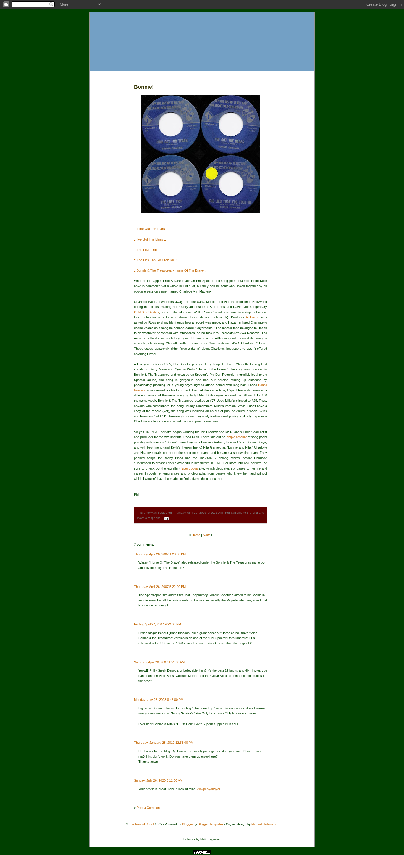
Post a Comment (149, 807)
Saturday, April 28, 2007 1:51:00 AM (159, 662)
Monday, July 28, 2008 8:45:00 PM (158, 699)
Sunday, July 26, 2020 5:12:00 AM (158, 780)
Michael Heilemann (264, 824)
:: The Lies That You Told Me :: (155, 260)
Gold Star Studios (146, 312)
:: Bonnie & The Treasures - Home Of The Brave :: (170, 270)
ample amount (237, 437)
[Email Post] (165, 518)
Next (206, 535)
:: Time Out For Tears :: (151, 228)
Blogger (187, 824)
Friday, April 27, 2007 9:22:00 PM (157, 624)
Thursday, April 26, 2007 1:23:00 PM (160, 554)
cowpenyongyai (208, 789)
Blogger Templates (210, 824)
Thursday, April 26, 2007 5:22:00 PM (160, 586)
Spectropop (189, 468)
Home (196, 535)
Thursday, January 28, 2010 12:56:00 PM (163, 742)
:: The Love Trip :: (146, 249)
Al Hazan (253, 317)
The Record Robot (141, 824)
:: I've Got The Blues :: (150, 239)
